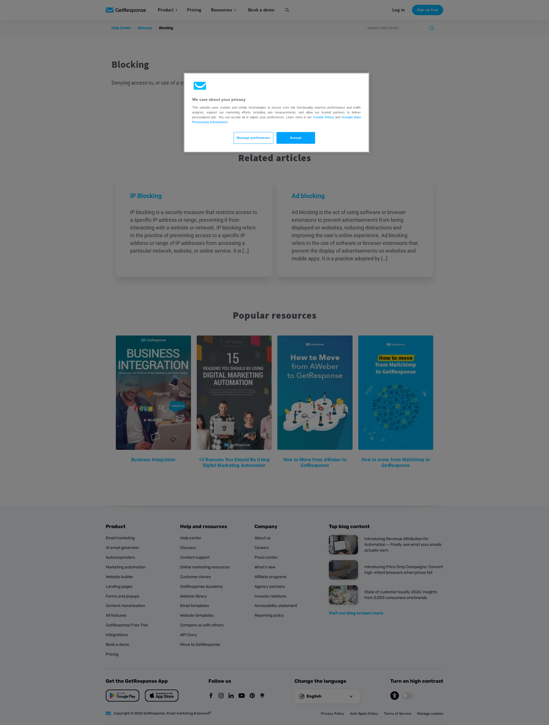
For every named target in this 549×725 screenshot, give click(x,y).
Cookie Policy (323, 117)
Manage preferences (253, 137)
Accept (295, 137)
